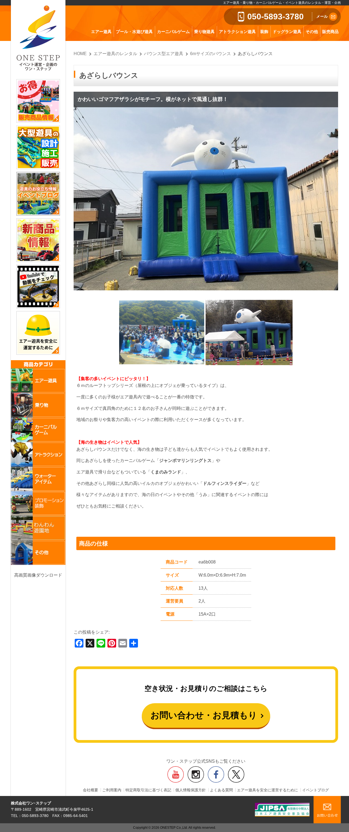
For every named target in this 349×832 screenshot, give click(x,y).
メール (322, 16)
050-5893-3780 (275, 16)
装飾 (264, 31)
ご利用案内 (111, 790)
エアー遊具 (101, 31)
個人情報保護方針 (190, 790)
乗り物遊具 (204, 31)
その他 (312, 31)
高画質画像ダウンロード (38, 575)
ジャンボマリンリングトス (185, 460)
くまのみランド (166, 472)
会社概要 (90, 790)
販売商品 (330, 31)
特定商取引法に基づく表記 (148, 790)
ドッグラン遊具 (287, 31)
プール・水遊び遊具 (134, 31)
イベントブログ (315, 790)
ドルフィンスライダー (224, 483)
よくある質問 (221, 790)
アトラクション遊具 (237, 31)
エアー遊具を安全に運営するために (267, 790)
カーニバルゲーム (173, 31)
